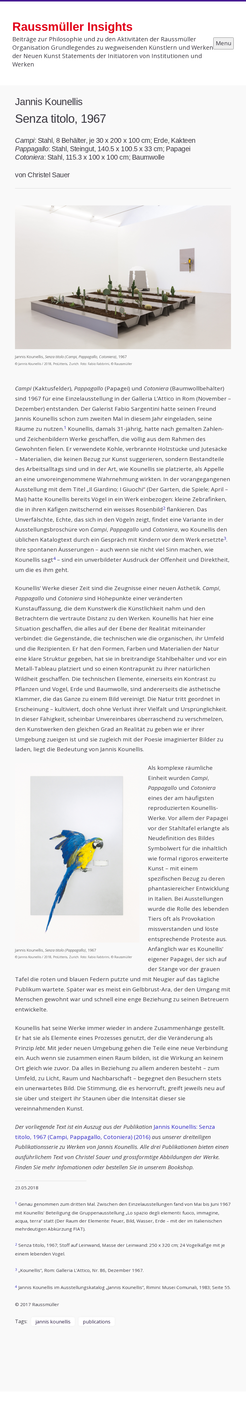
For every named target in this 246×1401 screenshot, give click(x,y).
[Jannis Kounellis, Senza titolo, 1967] (123, 277)
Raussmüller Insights (72, 26)
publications (96, 1321)
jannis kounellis (52, 1321)
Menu (223, 43)
